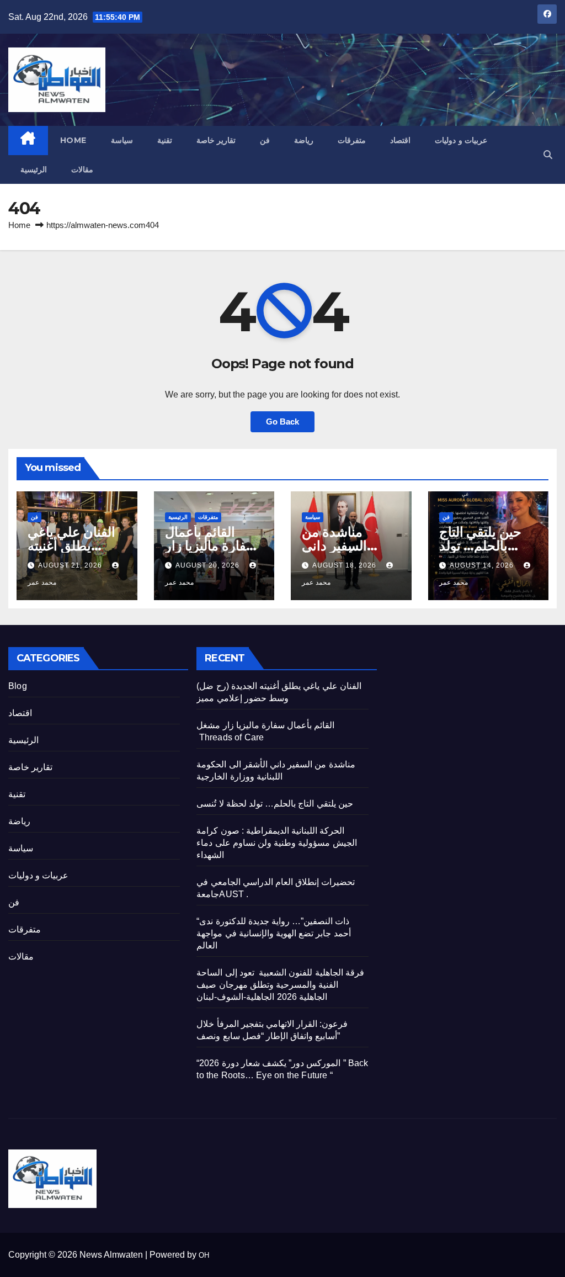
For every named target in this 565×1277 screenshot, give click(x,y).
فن (265, 140)
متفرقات (352, 140)
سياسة (122, 140)
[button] (547, 155)
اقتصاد (400, 140)
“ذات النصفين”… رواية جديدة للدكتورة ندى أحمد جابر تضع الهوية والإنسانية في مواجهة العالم (273, 933)
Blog (17, 686)
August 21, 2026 (71, 565)
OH (204, 1255)
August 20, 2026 (208, 565)
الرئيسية (33, 169)
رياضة (303, 140)
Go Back (282, 421)
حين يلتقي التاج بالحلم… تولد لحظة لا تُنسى (480, 546)
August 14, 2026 (483, 565)
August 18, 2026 (345, 565)
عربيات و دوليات (461, 140)
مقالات (82, 169)
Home (73, 140)
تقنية (164, 140)
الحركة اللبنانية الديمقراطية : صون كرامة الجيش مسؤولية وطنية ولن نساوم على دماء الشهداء (276, 843)
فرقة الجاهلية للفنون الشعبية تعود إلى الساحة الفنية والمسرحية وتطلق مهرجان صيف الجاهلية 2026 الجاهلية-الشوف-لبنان (280, 985)
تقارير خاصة (216, 140)
